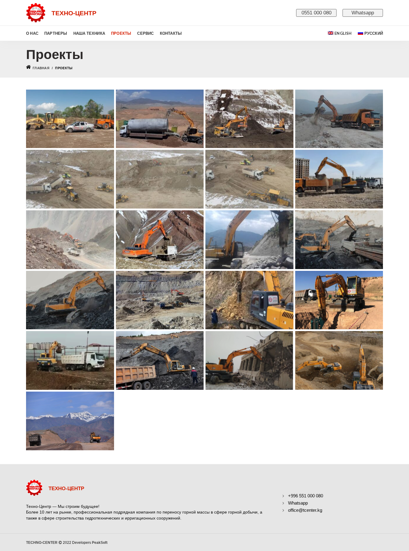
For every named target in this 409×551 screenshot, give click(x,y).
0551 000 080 (316, 13)
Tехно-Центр (66, 488)
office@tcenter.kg (305, 510)
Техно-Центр (73, 13)
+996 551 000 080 (305, 495)
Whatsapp (363, 13)
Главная (41, 68)
